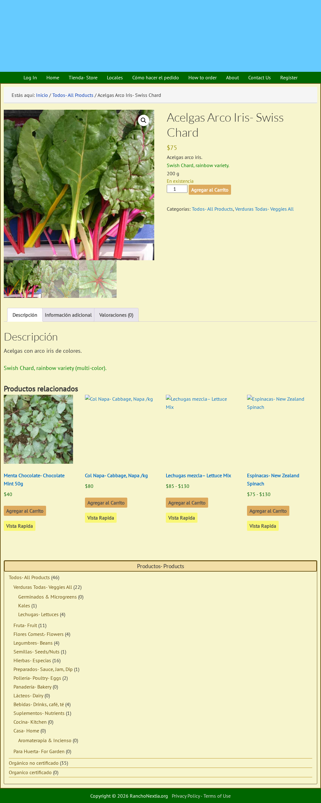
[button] (143, 120)
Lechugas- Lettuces (38, 614)
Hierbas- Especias (32, 660)
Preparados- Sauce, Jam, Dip (43, 669)
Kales (24, 605)
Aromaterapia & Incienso (44, 740)
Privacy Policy (186, 796)
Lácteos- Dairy (28, 695)
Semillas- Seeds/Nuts (36, 651)
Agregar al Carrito (210, 190)
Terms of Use (217, 796)
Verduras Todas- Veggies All (264, 209)
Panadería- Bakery (32, 687)
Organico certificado (30, 772)
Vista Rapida (19, 526)
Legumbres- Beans (33, 643)
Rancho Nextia (39, 8)
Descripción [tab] (25, 315)
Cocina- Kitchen (30, 722)
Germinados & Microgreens (47, 597)
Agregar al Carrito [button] (25, 511)
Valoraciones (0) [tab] (116, 315)
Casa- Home (26, 730)
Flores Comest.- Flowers (38, 634)
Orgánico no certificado (34, 763)
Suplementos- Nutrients (39, 713)
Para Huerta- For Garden (39, 751)
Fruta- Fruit (25, 625)
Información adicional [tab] (68, 315)
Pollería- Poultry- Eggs (37, 678)
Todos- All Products (72, 95)
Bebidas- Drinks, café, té (38, 704)
